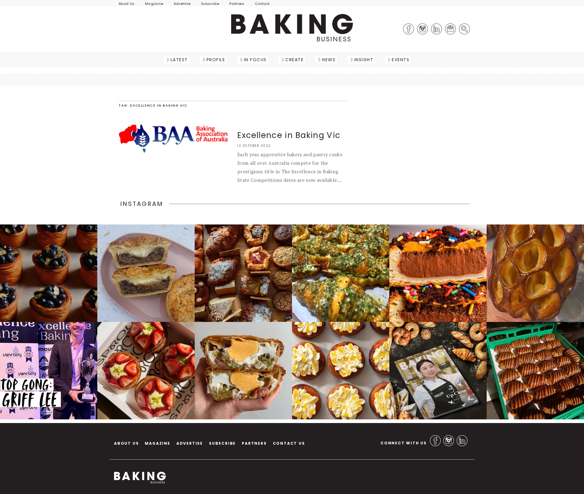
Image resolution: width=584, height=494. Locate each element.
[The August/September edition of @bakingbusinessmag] (438, 370)
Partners (237, 3)
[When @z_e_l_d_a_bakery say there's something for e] (243, 273)
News (328, 60)
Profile (216, 60)
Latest (179, 60)
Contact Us (289, 443)
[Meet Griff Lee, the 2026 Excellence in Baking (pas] (48, 370)
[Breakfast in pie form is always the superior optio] (243, 370)
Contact (262, 3)
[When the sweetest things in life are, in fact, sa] (340, 273)
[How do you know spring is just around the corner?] (48, 273)
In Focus (255, 60)
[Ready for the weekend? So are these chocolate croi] (535, 370)
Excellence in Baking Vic (288, 135)
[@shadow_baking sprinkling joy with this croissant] (438, 273)
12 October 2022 (254, 145)
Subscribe (210, 3)
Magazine (154, 3)
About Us (127, 3)
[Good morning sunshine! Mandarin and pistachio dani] (340, 370)
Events (400, 60)
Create (294, 60)
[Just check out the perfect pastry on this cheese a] (146, 273)
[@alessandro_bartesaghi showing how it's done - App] (535, 273)
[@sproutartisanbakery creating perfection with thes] (146, 370)
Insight (364, 60)
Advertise (182, 3)
